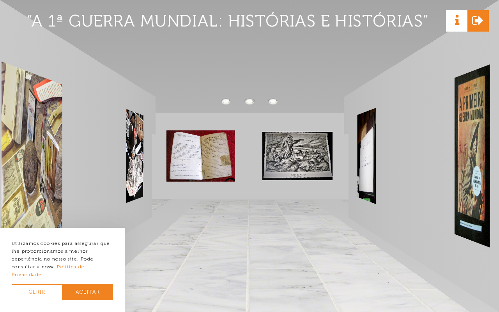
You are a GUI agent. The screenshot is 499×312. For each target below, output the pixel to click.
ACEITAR (88, 292)
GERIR (37, 292)
